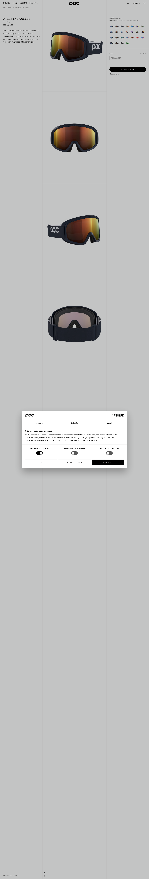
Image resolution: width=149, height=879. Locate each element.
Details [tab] (74, 423)
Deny (41, 462)
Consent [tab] (40, 423)
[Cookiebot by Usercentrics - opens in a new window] (114, 415)
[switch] (74, 453)
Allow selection (74, 462)
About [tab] (109, 423)
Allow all (107, 462)
